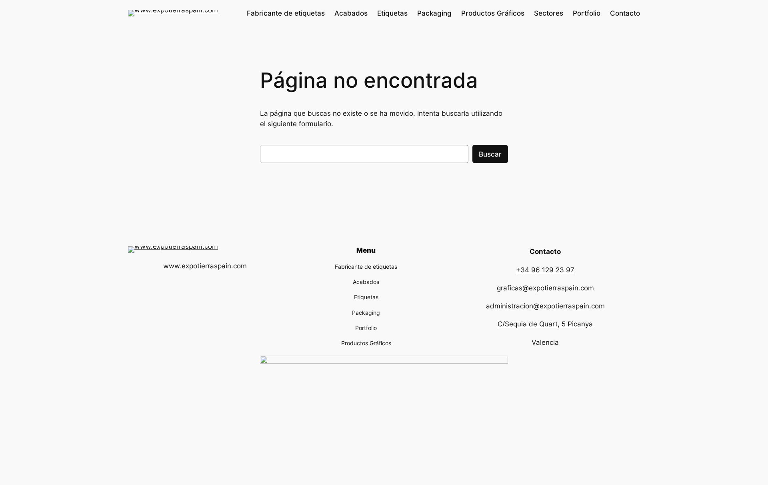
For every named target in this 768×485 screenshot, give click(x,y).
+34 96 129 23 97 (545, 270)
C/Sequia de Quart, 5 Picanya (545, 324)
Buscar (490, 154)
